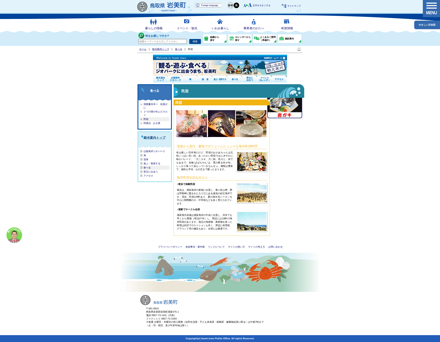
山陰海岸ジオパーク (154, 151)
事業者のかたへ (254, 28)
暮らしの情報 (154, 28)
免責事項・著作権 (195, 246)
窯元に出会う (151, 171)
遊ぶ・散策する (152, 163)
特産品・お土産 (152, 123)
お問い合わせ (275, 246)
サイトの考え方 (256, 246)
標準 (231, 5)
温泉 (146, 159)
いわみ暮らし (220, 28)
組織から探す (214, 38)
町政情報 (287, 28)
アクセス (148, 175)
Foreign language (209, 5)
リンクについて (216, 246)
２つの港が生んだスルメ (156, 113)
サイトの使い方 (236, 246)
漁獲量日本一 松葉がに (156, 106)
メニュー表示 (431, 8)
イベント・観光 (187, 28)
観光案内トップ (160, 49)
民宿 (146, 119)
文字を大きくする (262, 5)
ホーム (142, 49)
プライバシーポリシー (170, 246)
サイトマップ (294, 6)
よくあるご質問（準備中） (268, 38)
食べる (178, 49)
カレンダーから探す (243, 38)
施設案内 (289, 38)
